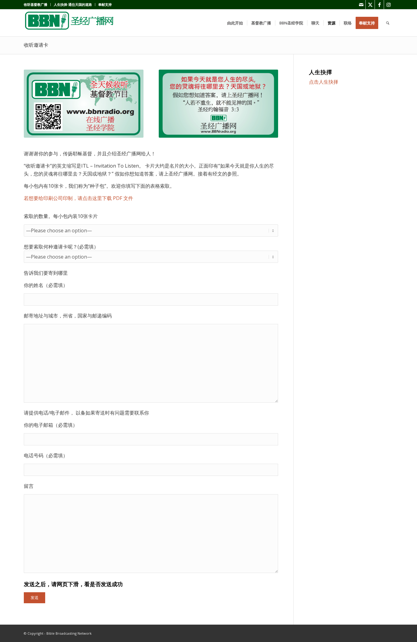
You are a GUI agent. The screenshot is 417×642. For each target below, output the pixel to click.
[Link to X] (370, 4)
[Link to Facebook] (379, 4)
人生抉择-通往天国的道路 (73, 4)
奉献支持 (105, 4)
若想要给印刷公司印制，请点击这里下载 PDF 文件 (78, 198)
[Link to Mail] (361, 4)
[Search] (387, 22)
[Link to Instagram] (388, 4)
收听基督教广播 (35, 4)
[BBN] (69, 22)
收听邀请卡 (36, 45)
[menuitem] (37, 4)
